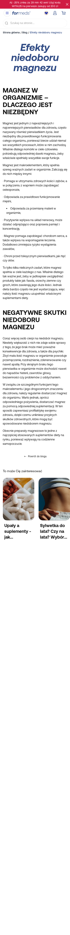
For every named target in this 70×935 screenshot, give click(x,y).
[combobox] (35, 23)
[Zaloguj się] (55, 13)
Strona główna (11, 32)
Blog (24, 32)
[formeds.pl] (21, 13)
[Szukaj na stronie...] (6, 23)
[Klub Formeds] (46, 13)
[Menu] (7, 13)
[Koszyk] (63, 13)
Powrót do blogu (37, 456)
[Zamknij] (67, 4)
